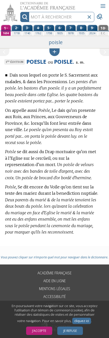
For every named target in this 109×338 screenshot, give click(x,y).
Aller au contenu (19, 4)
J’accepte (39, 331)
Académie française (54, 273)
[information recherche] (24, 17)
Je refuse (70, 331)
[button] (54, 52)
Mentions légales (54, 288)
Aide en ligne (54, 280)
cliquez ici (81, 321)
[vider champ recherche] (89, 17)
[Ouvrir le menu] (103, 6)
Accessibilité (54, 296)
